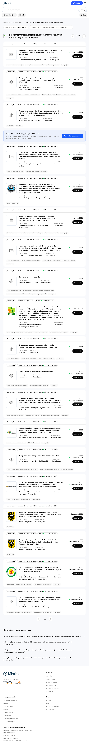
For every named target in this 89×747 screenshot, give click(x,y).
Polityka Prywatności (53, 706)
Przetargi (6, 23)
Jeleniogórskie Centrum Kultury (30, 255)
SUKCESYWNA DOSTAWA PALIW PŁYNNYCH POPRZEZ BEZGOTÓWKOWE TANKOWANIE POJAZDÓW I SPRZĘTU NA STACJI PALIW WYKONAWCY (40, 570)
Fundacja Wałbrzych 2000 (28, 282)
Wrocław (22, 352)
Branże (5, 703)
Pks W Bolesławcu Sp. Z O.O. (29, 607)
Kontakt (49, 700)
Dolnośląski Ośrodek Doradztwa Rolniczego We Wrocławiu (30, 326)
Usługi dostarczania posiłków (39, 385)
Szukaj (82, 10)
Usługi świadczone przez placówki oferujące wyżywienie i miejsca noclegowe (30, 290)
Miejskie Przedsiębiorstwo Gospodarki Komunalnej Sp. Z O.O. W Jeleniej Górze (33, 578)
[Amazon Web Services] (7, 682)
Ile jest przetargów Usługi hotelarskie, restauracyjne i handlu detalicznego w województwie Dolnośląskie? (42, 636)
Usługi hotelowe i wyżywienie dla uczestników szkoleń (39, 456)
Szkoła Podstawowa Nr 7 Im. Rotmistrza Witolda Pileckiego (33, 227)
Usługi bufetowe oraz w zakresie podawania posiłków (42, 65)
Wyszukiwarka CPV (52, 688)
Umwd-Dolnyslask (25, 522)
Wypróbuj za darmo (71, 136)
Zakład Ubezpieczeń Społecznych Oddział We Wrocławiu (34, 409)
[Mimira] (7, 3)
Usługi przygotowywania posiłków (36, 171)
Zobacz (76, 56)
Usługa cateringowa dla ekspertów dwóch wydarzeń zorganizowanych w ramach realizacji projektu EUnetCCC (39, 80)
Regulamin (50, 709)
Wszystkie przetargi (10, 700)
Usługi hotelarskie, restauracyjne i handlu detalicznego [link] (44, 23)
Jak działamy (50, 679)
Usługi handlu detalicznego (42, 584)
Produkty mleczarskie (51, 233)
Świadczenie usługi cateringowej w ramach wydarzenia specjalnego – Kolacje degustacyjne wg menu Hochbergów (40, 52)
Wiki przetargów (9, 722)
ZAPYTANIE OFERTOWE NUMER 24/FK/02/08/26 (36, 372)
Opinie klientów (51, 682)
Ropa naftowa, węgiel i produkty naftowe (19, 584)
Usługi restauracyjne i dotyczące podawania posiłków (58, 95)
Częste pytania (51, 685)
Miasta (5, 709)
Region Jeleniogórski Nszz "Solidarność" (33, 461)
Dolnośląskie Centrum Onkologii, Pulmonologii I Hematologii (31, 88)
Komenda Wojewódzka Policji (29, 198)
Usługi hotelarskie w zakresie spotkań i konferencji (22, 469)
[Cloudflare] (18, 682)
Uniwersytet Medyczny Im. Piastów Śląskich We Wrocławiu (31, 493)
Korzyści (49, 676)
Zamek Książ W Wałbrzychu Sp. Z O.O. (32, 60)
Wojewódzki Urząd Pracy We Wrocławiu (33, 437)
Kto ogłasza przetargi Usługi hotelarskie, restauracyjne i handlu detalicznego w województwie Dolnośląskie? (38, 659)
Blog (47, 703)
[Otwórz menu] (85, 3)
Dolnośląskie (17, 23)
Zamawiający (8, 713)
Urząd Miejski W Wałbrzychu (29, 120)
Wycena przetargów (10, 719)
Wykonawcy (7, 716)
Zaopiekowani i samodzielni (29, 277)
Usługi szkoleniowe (13, 358)
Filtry (84, 15)
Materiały (49, 691)
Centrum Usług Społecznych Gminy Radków (32, 165)
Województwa (8, 706)
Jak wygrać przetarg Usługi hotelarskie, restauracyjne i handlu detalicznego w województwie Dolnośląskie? (38, 643)
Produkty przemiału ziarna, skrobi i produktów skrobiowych (25, 233)
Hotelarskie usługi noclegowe (59, 332)
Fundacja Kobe (24, 377)
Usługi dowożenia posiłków (15, 171)
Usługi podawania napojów (15, 65)
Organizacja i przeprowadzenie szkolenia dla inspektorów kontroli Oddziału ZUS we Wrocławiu (38, 346)
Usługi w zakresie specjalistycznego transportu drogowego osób (26, 294)
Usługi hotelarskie (12, 203)
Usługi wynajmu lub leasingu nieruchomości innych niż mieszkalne (27, 332)
